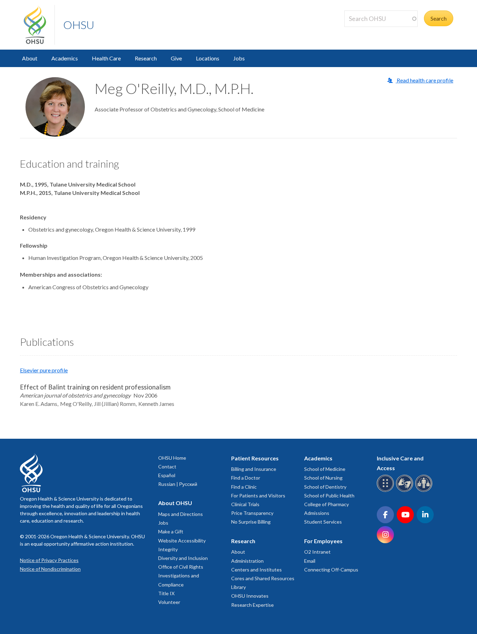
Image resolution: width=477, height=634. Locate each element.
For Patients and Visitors (258, 495)
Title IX (166, 593)
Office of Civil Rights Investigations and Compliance (180, 575)
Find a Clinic (244, 487)
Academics (64, 58)
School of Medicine (324, 469)
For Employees (323, 541)
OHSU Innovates (250, 596)
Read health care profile (424, 80)
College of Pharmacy (326, 504)
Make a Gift (170, 531)
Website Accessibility (182, 541)
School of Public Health (329, 495)
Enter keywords (366, 31)
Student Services (323, 522)
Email (309, 561)
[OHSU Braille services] (386, 491)
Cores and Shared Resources (262, 578)
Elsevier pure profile (44, 370)
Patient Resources (255, 458)
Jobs (239, 58)
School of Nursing (323, 478)
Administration (247, 561)
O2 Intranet (317, 552)
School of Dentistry (325, 487)
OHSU (78, 24)
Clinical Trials (245, 504)
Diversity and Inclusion (183, 558)
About (29, 58)
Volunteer (169, 602)
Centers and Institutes (256, 570)
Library (238, 587)
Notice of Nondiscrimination (50, 569)
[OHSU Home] (39, 25)
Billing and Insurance (253, 469)
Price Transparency (252, 513)
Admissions (316, 513)
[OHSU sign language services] (405, 491)
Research (146, 58)
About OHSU (175, 503)
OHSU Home (172, 458)
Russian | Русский (177, 484)
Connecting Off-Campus (331, 570)
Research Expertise (252, 605)
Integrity (168, 549)
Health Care (106, 58)
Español (166, 475)
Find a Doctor (245, 478)
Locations (207, 58)
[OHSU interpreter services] (424, 491)
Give (176, 58)
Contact (167, 466)
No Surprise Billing (251, 522)
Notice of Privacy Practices (49, 560)
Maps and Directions (180, 514)
